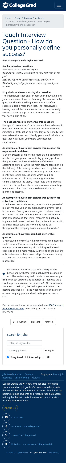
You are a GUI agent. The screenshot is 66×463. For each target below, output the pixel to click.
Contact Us (17, 417)
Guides (36, 377)
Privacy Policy (53, 452)
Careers (29, 374)
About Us (10, 408)
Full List (35, 322)
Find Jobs (50, 350)
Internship (34, 357)
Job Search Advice (11, 374)
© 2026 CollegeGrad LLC (18, 452)
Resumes (7, 377)
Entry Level (16, 357)
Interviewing (22, 377)
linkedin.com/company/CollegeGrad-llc (32, 444)
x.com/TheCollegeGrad (23, 435)
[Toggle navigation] (58, 5)
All (48, 357)
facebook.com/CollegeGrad (25, 426)
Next (48, 322)
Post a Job (58, 374)
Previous (20, 322)
